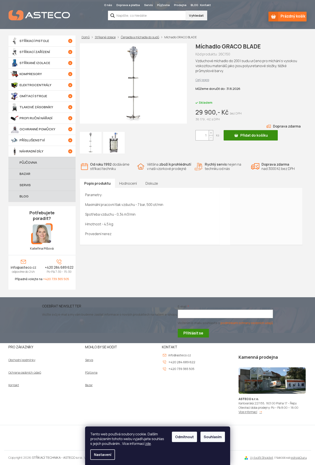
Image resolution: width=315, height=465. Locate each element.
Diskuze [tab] (151, 183)
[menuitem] (42, 41)
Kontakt (205, 5)
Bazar (89, 385)
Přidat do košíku (254, 135)
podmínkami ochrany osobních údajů (247, 323)
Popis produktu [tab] (97, 183)
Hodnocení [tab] (128, 183)
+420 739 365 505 (56, 279)
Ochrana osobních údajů (24, 372)
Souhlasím (213, 436)
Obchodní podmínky (21, 360)
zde (148, 443)
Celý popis (202, 80)
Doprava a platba (128, 5)
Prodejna (180, 5)
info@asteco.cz (23, 267)
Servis (148, 5)
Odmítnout (184, 436)
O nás (108, 5)
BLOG (194, 5)
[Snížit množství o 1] (211, 137)
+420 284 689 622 (59, 267)
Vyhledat (196, 15)
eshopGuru (299, 457)
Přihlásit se (193, 333)
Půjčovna (163, 5)
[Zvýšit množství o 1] (211, 132)
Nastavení (102, 454)
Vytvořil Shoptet (261, 457)
